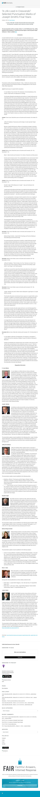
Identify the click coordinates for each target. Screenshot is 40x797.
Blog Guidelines (5, 688)
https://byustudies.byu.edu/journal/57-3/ (10, 627)
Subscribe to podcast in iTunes (7, 671)
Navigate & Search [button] (20, 6)
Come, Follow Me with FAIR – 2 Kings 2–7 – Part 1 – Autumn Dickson (17, 725)
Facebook (4, 738)
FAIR (7, 3)
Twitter (3, 740)
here (16, 31)
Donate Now (20, 785)
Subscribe (20, 657)
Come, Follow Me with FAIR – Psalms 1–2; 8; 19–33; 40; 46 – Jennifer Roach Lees (17, 704)
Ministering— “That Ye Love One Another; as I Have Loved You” (13, 700)
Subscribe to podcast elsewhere (8, 672)
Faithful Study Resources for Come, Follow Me (10, 644)
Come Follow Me (10, 635)
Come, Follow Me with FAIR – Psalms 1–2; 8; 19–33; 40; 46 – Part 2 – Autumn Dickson (18, 702)
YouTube (3, 743)
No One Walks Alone (12, 724)
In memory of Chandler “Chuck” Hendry (16, 720)
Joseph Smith (33, 635)
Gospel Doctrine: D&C (26, 635)
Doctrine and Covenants (17, 635)
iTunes (3, 741)
